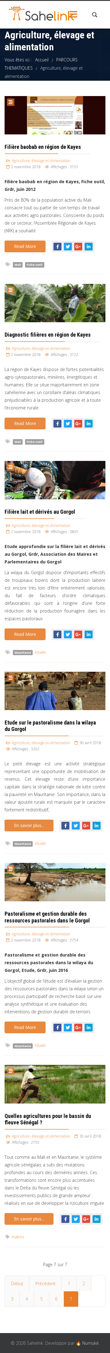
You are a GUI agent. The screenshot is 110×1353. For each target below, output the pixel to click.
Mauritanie (23, 653)
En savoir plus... (29, 825)
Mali (18, 265)
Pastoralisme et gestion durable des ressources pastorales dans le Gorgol (47, 917)
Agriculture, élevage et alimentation (41, 160)
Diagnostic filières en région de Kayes (48, 334)
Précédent (45, 1283)
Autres (18, 1236)
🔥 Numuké (87, 1343)
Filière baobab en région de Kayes (43, 147)
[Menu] (73, 15)
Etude (40, 652)
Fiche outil (34, 265)
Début (17, 1283)
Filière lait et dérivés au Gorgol (40, 511)
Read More (25, 246)
